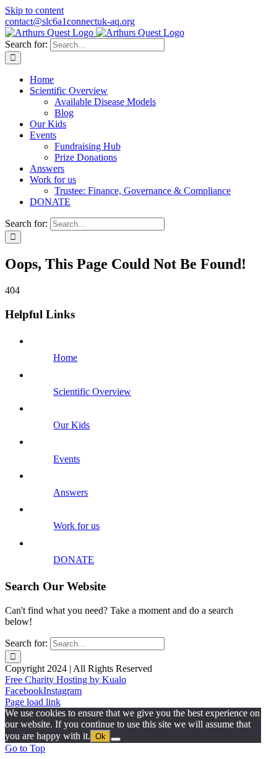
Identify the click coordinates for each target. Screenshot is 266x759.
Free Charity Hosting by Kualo (65, 679)
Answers (70, 492)
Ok (100, 736)
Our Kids (71, 425)
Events (66, 459)
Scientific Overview (92, 391)
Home (65, 357)
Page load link (33, 702)
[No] (116, 739)
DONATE (73, 559)
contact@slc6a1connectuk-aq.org (70, 21)
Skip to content (34, 10)
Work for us (76, 525)
